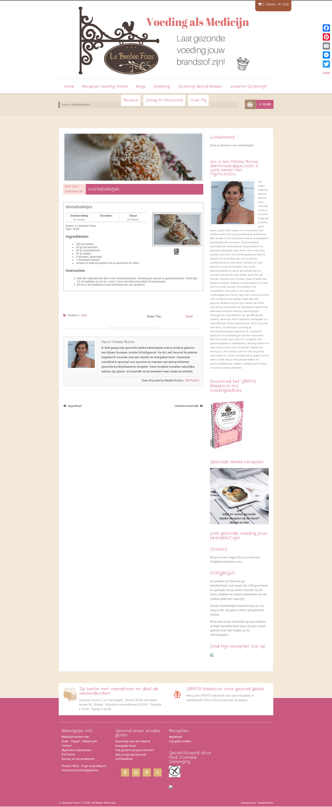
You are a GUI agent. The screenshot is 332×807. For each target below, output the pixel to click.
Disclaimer (68, 754)
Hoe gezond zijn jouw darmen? (134, 750)
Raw (84, 315)
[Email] (326, 45)
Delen (326, 73)
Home (69, 86)
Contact (67, 745)
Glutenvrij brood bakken (200, 86)
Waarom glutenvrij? (248, 86)
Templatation (265, 802)
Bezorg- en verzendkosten (78, 759)
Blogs (140, 86)
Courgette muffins (180, 741)
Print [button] (176, 253)
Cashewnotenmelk (186, 406)
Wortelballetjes (103, 189)
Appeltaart (75, 406)
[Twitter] (326, 64)
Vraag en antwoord (164, 100)
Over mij (198, 100)
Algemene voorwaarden (76, 750)
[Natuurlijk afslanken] (117, 38)
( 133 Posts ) (191, 380)
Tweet (189, 316)
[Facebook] (326, 27)
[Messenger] (326, 55)
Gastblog (161, 86)
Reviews (131, 100)
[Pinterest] (326, 36)
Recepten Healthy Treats (105, 86)
